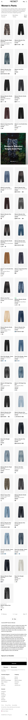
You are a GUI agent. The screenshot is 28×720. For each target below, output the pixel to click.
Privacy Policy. (16, 376)
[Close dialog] (24, 341)
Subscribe (14, 371)
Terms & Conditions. (20, 375)
